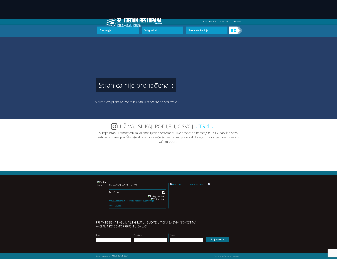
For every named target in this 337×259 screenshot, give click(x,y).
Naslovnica (209, 21)
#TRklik (204, 126)
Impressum (237, 256)
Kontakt (224, 21)
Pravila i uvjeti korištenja (222, 256)
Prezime (138, 235)
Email (172, 235)
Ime (98, 235)
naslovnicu (171, 102)
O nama (237, 21)
